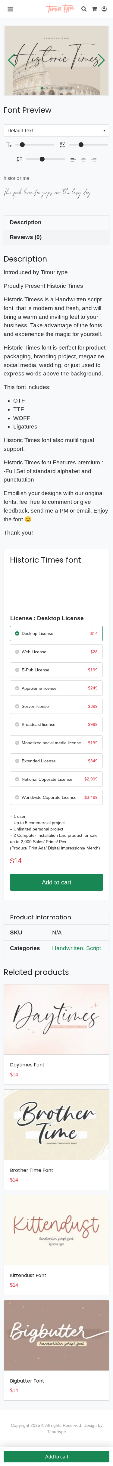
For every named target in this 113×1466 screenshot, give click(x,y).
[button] (101, 60)
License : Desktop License (47, 618)
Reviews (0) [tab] (26, 237)
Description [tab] (26, 222)
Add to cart (56, 882)
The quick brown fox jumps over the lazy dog (47, 192)
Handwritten (67, 948)
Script (93, 948)
